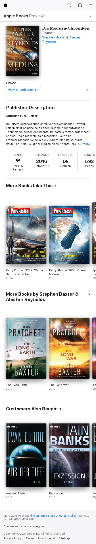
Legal (51, 538)
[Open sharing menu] (88, 89)
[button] (69, 5)
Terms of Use (35, 538)
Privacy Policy (13, 538)
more (86, 144)
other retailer (67, 515)
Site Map (64, 538)
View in (22, 89)
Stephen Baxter (54, 37)
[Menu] (90, 5)
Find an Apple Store (42, 515)
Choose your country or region (24, 526)
